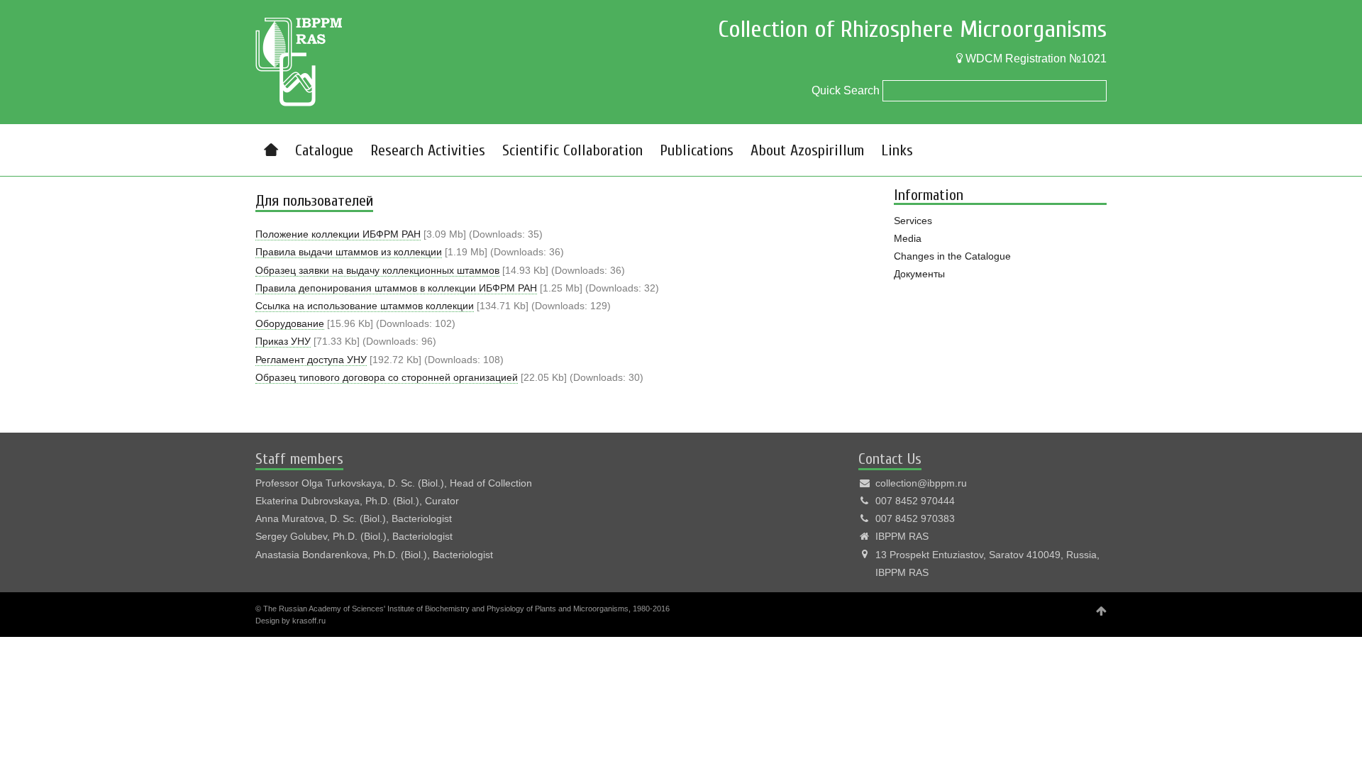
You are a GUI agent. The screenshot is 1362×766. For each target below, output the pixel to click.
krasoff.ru (309, 620)
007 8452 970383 (915, 518)
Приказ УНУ (283, 341)
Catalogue (324, 150)
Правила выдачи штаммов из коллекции (348, 251)
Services (913, 220)
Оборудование (289, 323)
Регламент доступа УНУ (311, 359)
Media (907, 238)
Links (897, 150)
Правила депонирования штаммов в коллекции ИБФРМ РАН (396, 288)
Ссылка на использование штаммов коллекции (364, 305)
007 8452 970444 (915, 500)
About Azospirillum (807, 150)
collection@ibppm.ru (921, 483)
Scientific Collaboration (572, 150)
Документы (919, 273)
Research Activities (427, 150)
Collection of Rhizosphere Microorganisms (912, 29)
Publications (696, 150)
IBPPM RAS (902, 536)
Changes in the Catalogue (952, 256)
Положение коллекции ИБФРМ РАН (338, 234)
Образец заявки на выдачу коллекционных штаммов (377, 270)
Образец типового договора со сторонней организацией (386, 377)
